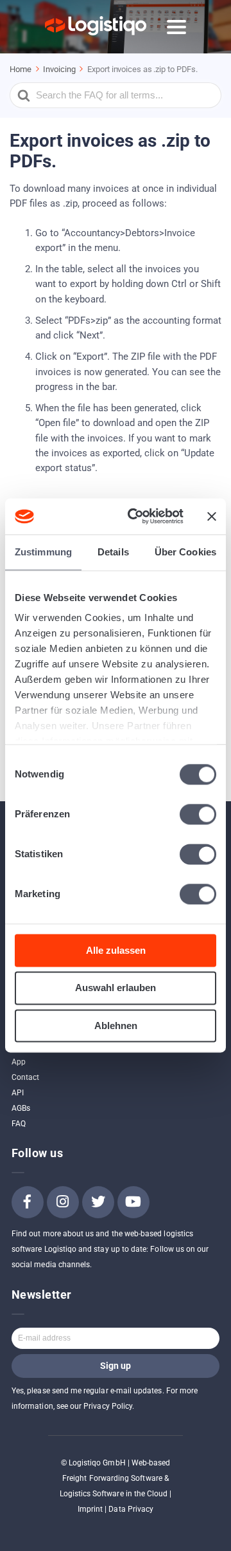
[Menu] (176, 27)
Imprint (90, 1509)
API (18, 1092)
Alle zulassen (116, 950)
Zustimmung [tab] (43, 551)
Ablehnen (115, 1025)
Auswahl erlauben (115, 988)
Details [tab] (113, 551)
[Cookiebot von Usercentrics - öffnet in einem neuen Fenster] (135, 516)
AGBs (21, 1108)
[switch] (198, 814)
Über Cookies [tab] (185, 551)
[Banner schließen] (211, 516)
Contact (25, 1077)
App (19, 1061)
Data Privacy (130, 1509)
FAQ (19, 1123)
